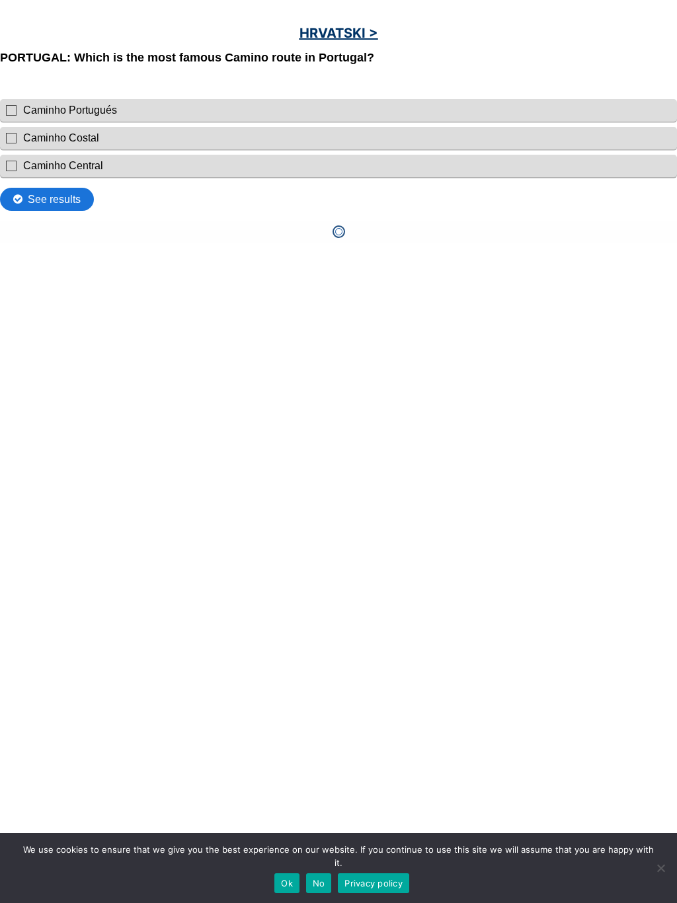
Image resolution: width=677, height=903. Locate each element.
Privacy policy (373, 883)
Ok (287, 883)
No (319, 883)
